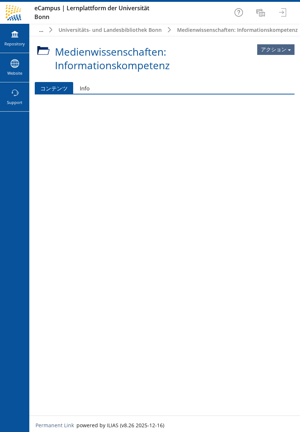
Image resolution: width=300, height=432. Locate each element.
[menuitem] (262, 13)
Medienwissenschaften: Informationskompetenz (237, 29)
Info (85, 88)
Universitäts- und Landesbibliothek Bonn (110, 29)
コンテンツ (54, 88)
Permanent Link (54, 425)
